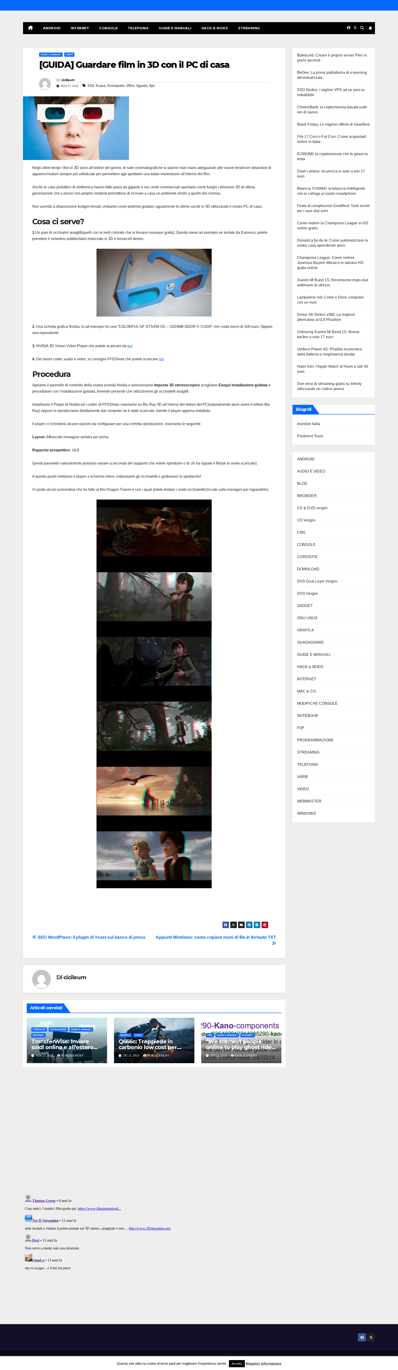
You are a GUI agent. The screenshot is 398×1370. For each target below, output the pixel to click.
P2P (300, 728)
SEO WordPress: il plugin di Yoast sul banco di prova (91, 937)
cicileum (67, 80)
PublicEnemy (72, 1055)
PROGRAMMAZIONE (315, 740)
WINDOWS (306, 813)
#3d (91, 86)
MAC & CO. (307, 691)
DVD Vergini (307, 593)
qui (129, 346)
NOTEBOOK (308, 716)
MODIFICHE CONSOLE (317, 703)
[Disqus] (154, 1130)
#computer (116, 86)
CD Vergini (306, 520)
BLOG (302, 483)
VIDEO (69, 54)
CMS (209, 1035)
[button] (362, 28)
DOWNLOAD (308, 569)
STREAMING (249, 28)
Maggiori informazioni (263, 1363)
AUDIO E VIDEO (311, 471)
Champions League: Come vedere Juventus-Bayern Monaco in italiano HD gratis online (330, 263)
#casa (100, 86)
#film (130, 86)
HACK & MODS (215, 28)
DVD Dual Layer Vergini (317, 581)
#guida (141, 86)
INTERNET (80, 28)
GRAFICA (125, 1035)
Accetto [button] (237, 1363)
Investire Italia (308, 424)
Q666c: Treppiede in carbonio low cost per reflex (148, 1047)
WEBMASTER (309, 801)
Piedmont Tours (310, 436)
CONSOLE (108, 28)
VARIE (302, 777)
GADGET (305, 606)
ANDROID (52, 28)
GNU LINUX (307, 618)
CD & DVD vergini (312, 508)
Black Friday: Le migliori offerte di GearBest (333, 124)
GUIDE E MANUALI (175, 28)
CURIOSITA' (39, 1029)
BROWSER (307, 496)
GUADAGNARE (58, 1029)
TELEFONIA (138, 28)
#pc (152, 86)
